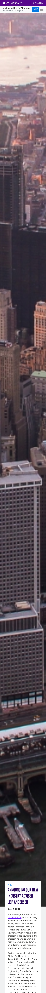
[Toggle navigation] (41, 9)
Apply (36, 9)
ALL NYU (38, 3)
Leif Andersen (14, 917)
